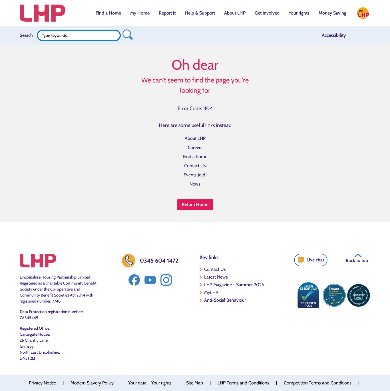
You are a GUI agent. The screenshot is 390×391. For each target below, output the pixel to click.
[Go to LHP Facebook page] (134, 280)
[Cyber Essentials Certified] (308, 295)
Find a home (195, 156)
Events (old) (195, 175)
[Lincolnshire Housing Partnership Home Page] (42, 13)
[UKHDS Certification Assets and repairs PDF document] (334, 295)
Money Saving (332, 13)
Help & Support (200, 13)
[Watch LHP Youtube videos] (150, 280)
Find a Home (108, 13)
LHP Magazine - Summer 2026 (234, 284)
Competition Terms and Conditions (317, 383)
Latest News (216, 277)
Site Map (194, 383)
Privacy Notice (42, 383)
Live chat (315, 260)
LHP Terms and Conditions (243, 383)
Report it (167, 13)
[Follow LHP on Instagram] (166, 280)
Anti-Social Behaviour (225, 300)
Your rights (299, 13)
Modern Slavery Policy (92, 383)
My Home (140, 13)
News (195, 184)
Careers (195, 147)
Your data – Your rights (150, 383)
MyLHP (211, 292)
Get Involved (267, 13)
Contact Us (195, 165)
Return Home (195, 204)
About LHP (235, 13)
